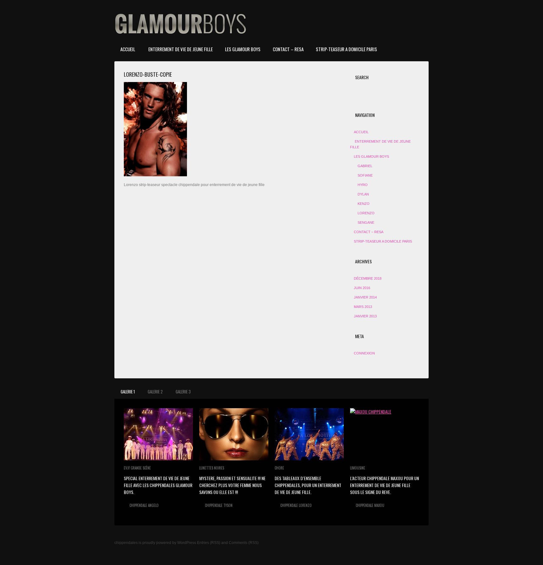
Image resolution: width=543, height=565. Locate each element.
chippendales (126, 542)
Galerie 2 (155, 391)
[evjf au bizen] (158, 434)
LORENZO (366, 213)
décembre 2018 (367, 278)
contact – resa (288, 49)
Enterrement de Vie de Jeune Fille (180, 49)
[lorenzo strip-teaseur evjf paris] (309, 434)
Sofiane (365, 175)
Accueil (127, 49)
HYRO (363, 185)
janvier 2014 (365, 297)
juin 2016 (362, 288)
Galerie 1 (128, 391)
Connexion (364, 353)
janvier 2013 (365, 316)
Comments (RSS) (244, 542)
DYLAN (363, 194)
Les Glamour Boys (243, 49)
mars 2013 (363, 307)
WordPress (186, 542)
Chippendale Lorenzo (296, 505)
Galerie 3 (183, 391)
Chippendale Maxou (370, 505)
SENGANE (366, 222)
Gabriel (365, 166)
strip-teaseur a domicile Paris (346, 49)
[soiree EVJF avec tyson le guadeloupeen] (233, 434)
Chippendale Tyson (219, 505)
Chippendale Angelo (144, 505)
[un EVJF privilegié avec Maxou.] (384, 434)
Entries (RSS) (208, 542)
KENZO (364, 204)
